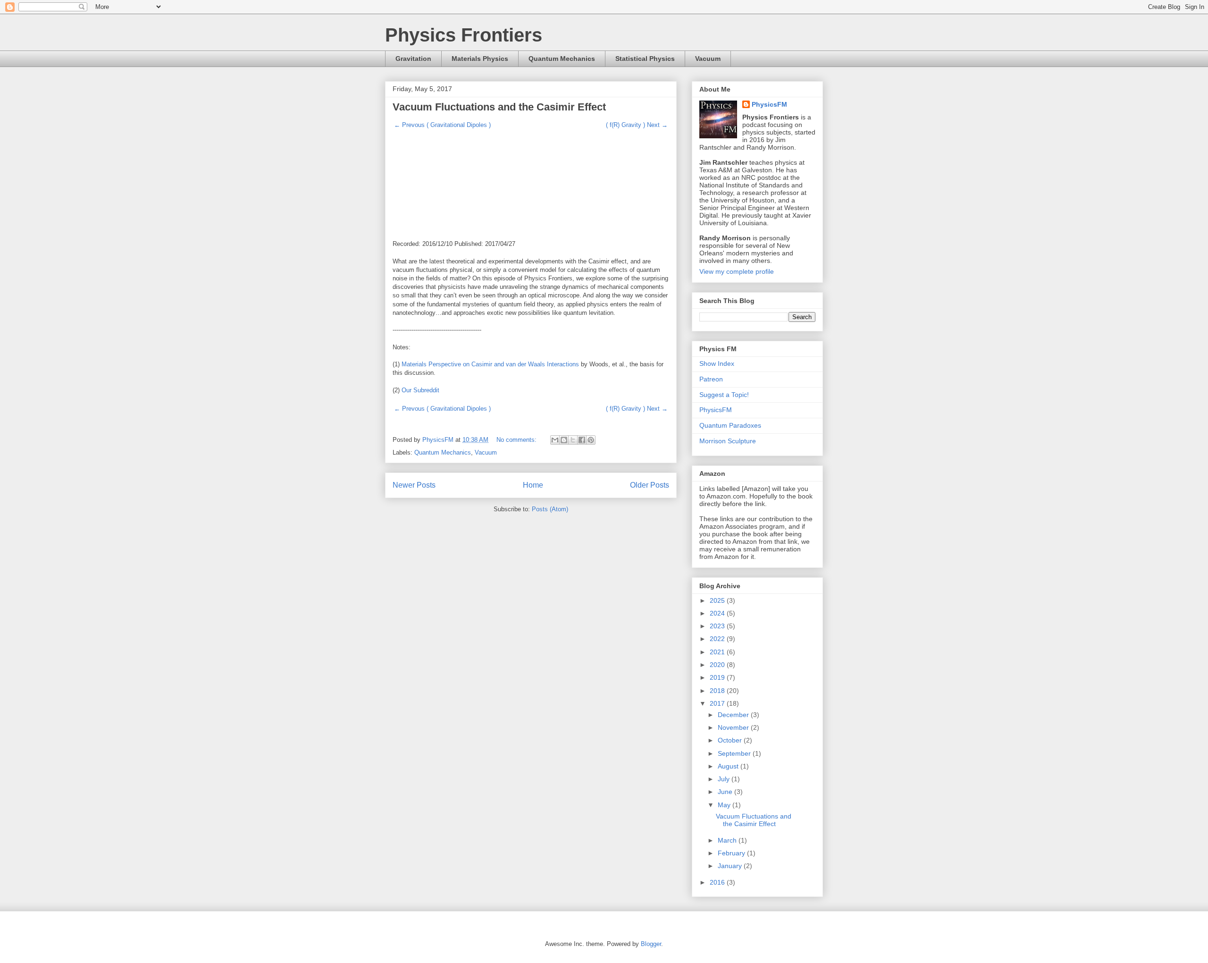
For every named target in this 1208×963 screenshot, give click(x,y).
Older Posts (649, 485)
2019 (718, 677)
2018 (718, 690)
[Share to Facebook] (582, 440)
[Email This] (555, 440)
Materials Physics (480, 58)
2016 (718, 882)
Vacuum (708, 58)
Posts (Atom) (550, 509)
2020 (718, 664)
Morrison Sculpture (727, 441)
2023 (718, 626)
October (731, 740)
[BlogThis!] (564, 440)
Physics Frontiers (463, 35)
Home (533, 485)
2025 (718, 600)
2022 (718, 638)
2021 (718, 652)
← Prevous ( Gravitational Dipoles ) (442, 124)
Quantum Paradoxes (730, 425)
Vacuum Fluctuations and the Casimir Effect (499, 107)
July (724, 779)
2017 (718, 703)
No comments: (517, 439)
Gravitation (413, 58)
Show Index (716, 363)
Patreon (711, 379)
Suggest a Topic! (724, 394)
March (728, 840)
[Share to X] (573, 440)
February (732, 853)
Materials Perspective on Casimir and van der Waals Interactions (490, 364)
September (735, 753)
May (725, 805)
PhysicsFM (769, 104)
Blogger (651, 943)
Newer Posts (414, 485)
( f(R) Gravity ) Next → (637, 124)
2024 (718, 613)
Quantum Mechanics (561, 58)
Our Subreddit (420, 390)
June (726, 791)
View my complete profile (736, 271)
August (729, 766)
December (734, 714)
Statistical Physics (645, 58)
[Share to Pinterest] (591, 440)
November (734, 727)
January (731, 866)
